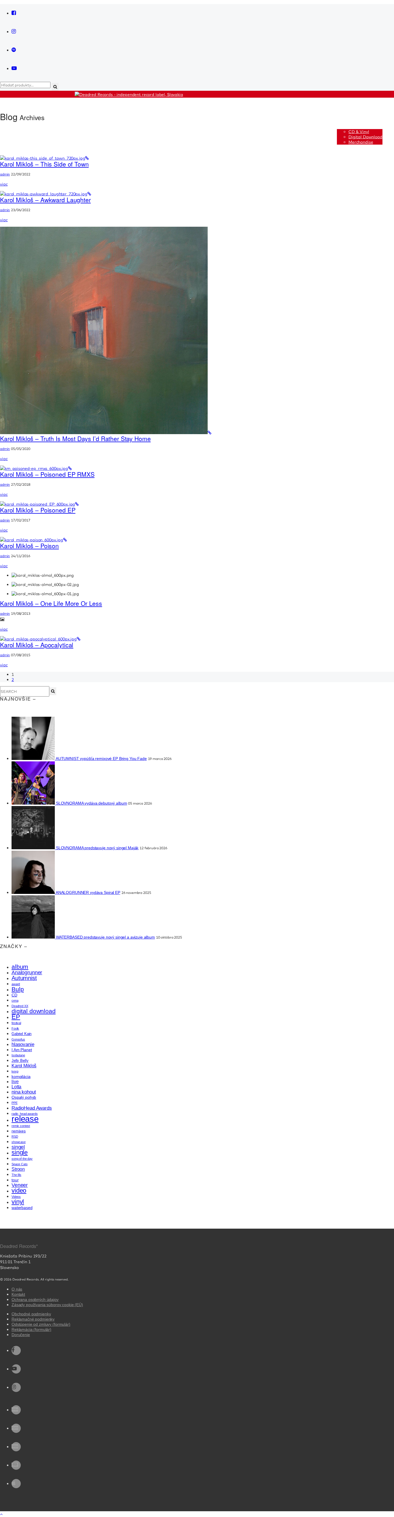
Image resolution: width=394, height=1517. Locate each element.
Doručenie (21, 1334)
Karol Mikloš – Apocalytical (36, 644)
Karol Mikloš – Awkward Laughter (45, 199)
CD (14, 995)
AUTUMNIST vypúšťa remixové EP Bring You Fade (101, 758)
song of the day (22, 1158)
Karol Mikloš (24, 1065)
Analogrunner (27, 972)
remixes (19, 1131)
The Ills (16, 1174)
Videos (16, 1196)
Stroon (18, 1169)
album (20, 966)
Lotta (16, 1086)
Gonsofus (18, 1039)
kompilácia (21, 1076)
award (16, 984)
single (20, 1152)
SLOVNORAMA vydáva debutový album (91, 803)
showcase (19, 1142)
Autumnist (24, 978)
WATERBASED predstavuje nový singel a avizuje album (105, 937)
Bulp (18, 989)
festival (16, 1023)
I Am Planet (22, 1049)
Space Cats (20, 1164)
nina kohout (24, 1092)
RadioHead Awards (32, 1108)
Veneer (20, 1185)
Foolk (15, 1028)
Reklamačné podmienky (33, 1319)
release (25, 1118)
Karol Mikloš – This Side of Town (44, 164)
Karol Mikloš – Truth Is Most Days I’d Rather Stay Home (75, 438)
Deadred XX (20, 1006)
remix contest (21, 1126)
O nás (17, 1289)
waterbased (22, 1207)
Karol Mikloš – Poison (29, 545)
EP (16, 1016)
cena (15, 1000)
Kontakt (18, 1294)
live (15, 1081)
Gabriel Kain (21, 1034)
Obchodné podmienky (31, 1314)
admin (5, 174)
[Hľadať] (52, 691)
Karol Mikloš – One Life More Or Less (51, 603)
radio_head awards (25, 1113)
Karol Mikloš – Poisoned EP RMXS (47, 474)
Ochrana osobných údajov (35, 1299)
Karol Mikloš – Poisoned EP (37, 510)
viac (3, 184)
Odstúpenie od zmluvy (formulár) (41, 1324)
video (19, 1190)
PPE (15, 1102)
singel (18, 1147)
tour (15, 1180)
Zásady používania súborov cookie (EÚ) (47, 1304)
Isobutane (18, 1055)
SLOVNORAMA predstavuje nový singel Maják (97, 847)
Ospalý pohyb (24, 1097)
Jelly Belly (20, 1060)
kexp (15, 1071)
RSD (15, 1136)
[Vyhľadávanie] (55, 87)
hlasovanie (23, 1044)
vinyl (18, 1201)
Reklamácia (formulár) (31, 1329)
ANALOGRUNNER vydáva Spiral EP (88, 892)
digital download (34, 1011)
